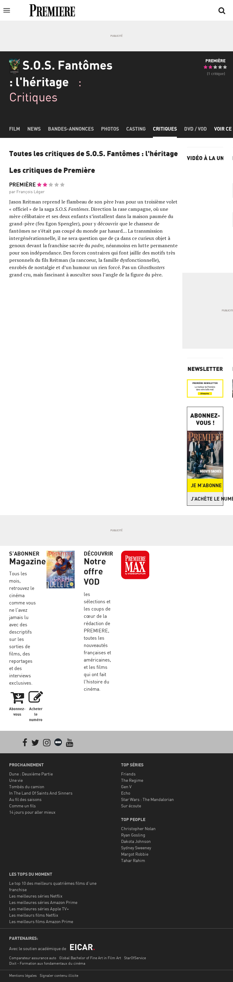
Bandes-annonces (71, 129)
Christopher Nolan (138, 828)
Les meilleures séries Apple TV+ (39, 908)
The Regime (132, 780)
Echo (125, 793)
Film (14, 129)
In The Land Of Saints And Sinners (41, 793)
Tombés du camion (26, 786)
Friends (128, 773)
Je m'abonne (206, 485)
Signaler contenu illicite (59, 975)
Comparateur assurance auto (32, 958)
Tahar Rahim (133, 860)
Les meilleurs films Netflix (33, 915)
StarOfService (135, 958)
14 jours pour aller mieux (32, 812)
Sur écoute (131, 805)
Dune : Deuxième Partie (31, 773)
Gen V (126, 786)
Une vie (16, 780)
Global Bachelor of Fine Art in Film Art (90, 958)
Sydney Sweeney (136, 847)
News (34, 129)
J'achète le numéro (207, 499)
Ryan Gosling (133, 834)
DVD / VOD (195, 129)
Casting (136, 129)
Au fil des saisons (25, 799)
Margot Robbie (134, 854)
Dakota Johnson (136, 841)
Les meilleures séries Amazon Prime (43, 902)
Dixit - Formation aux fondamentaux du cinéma (47, 963)
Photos (110, 129)
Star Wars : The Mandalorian (147, 799)
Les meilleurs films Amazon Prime (41, 921)
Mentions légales (23, 975)
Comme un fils (22, 805)
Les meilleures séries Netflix (35, 895)
